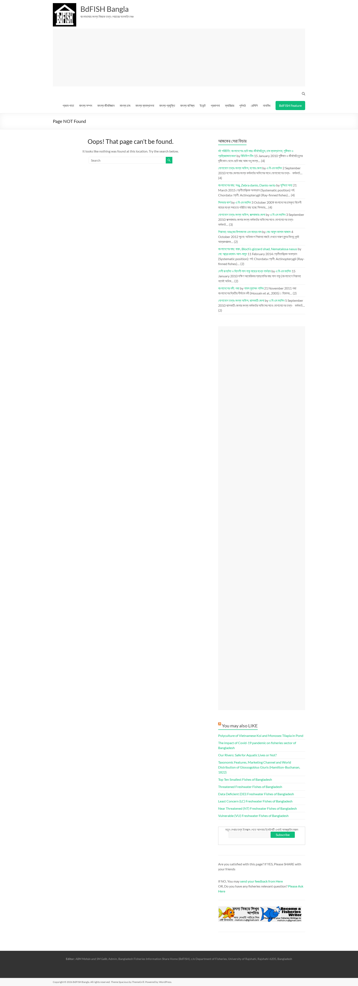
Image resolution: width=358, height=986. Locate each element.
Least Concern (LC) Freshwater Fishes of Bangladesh (255, 801)
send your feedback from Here (261, 881)
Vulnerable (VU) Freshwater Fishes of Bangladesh (253, 816)
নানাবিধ (266, 105)
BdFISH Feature (290, 105)
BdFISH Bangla (104, 8)
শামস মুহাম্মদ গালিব (254, 288)
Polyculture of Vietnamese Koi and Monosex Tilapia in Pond (260, 735)
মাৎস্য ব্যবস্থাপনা (144, 105)
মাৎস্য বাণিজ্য (187, 105)
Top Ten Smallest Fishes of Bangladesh (245, 779)
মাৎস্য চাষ (125, 105)
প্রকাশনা (215, 105)
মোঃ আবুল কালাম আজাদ (278, 232)
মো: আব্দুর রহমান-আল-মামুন (232, 254)
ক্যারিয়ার (229, 105)
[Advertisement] (181, 57)
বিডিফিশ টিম (247, 156)
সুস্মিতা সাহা (286, 185)
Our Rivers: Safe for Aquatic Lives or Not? (247, 755)
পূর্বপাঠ (242, 105)
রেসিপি (254, 105)
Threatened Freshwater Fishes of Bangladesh (250, 787)
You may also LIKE (240, 725)
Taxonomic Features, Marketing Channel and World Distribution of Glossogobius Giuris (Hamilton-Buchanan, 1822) (259, 767)
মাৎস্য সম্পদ (85, 105)
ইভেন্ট (203, 105)
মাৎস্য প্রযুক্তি (167, 105)
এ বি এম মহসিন (274, 168)
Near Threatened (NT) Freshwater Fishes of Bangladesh (257, 808)
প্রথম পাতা (68, 105)
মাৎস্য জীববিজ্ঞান (106, 105)
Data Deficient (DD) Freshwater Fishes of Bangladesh (256, 794)
